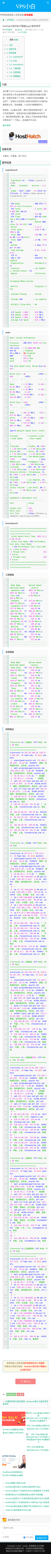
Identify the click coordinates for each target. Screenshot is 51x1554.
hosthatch (11, 1394)
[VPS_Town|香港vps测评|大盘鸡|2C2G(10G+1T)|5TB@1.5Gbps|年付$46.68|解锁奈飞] (38, 1416)
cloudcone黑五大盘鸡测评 (37, 1401)
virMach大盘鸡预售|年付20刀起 (18, 1510)
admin (19, 29)
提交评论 (42, 1537)
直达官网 (6, 125)
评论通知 (29, 1537)
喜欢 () (27, 1381)
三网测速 (14, 68)
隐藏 (16, 39)
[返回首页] (3, 19)
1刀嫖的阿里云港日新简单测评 (14, 1402)
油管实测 (11, 49)
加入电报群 (39, 1363)
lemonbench (16, 64)
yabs (13, 60)
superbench (16, 56)
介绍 (9, 45)
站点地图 (40, 1545)
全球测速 (14, 72)
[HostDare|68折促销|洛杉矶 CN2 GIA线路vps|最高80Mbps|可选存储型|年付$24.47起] (14, 1461)
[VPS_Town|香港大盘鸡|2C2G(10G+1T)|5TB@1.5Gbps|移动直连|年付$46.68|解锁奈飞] (38, 1438)
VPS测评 (10, 19)
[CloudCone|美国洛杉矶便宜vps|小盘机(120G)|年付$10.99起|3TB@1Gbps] (14, 1418)
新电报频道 (29, 1363)
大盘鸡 (20, 1394)
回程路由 (14, 76)
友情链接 (32, 1545)
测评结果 (11, 53)
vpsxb (25, 1545)
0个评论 (23, 32)
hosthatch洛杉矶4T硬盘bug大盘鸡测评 (21, 26)
